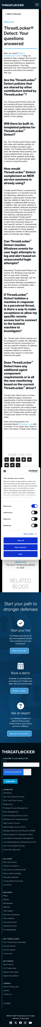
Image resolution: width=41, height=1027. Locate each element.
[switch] (34, 512)
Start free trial (19, 651)
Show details (28, 534)
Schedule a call (26, 424)
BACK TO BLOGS (13, 14)
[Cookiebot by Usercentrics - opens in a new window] (28, 471)
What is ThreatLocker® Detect (14, 54)
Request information (19, 733)
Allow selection (20, 547)
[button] (37, 5)
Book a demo (19, 691)
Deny (20, 554)
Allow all (20, 540)
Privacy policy (24, 1018)
